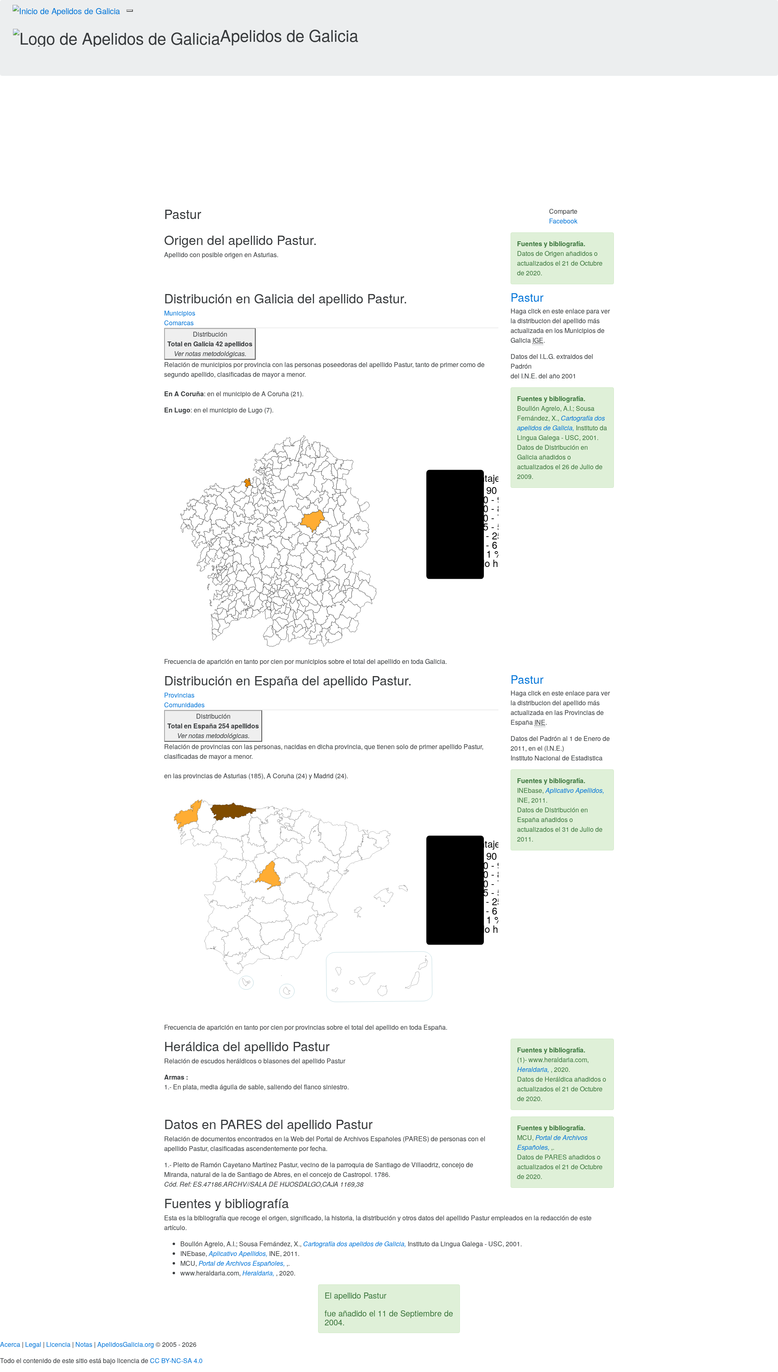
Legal (33, 1344)
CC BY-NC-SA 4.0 (176, 1360)
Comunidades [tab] (184, 704)
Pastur (529, 297)
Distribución (209, 343)
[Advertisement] (389, 145)
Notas (83, 1344)
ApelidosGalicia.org (125, 1344)
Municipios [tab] (179, 313)
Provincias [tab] (179, 695)
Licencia (58, 1344)
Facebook (563, 220)
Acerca (10, 1344)
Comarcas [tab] (179, 322)
